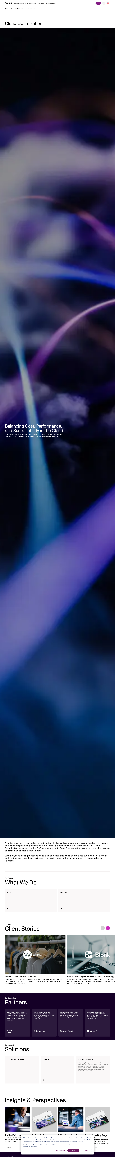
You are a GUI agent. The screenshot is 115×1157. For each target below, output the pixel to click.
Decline (86, 1150)
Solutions (80, 3)
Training (84, 3)
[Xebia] (8, 3)
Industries (71, 3)
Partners (75, 3)
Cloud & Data (40, 3)
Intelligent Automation (30, 3)
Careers (88, 3)
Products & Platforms (50, 3)
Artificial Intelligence (19, 3)
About (92, 3)
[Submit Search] (104, 3)
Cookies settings (60, 1150)
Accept (73, 1150)
